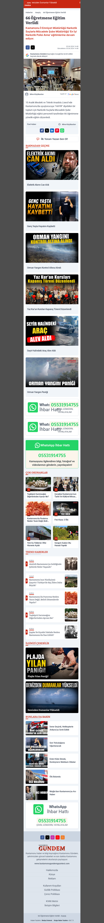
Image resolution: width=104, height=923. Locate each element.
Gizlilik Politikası (52, 890)
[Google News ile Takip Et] (73, 94)
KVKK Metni (52, 901)
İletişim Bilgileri (52, 905)
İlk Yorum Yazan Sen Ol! (54, 139)
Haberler (29, 12)
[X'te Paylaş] (33, 47)
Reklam (52, 878)
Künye (52, 874)
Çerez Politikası (52, 894)
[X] (47, 837)
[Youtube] (58, 837)
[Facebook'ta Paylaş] (28, 47)
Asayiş (38, 12)
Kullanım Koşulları (52, 885)
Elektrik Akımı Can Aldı (63, 2)
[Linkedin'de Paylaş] (52, 130)
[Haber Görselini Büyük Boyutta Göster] (52, 75)
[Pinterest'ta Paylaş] (57, 130)
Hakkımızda (52, 870)
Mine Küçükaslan (37, 94)
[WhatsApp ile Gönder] (62, 130)
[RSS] (63, 837)
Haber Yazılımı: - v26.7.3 (52, 920)
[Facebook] (42, 837)
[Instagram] (52, 837)
